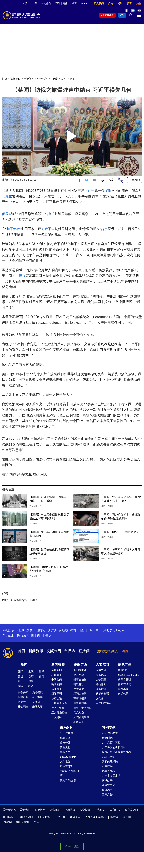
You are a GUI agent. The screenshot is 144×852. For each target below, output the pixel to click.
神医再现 (123, 688)
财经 (31, 681)
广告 (110, 3)
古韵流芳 (101, 679)
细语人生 (79, 722)
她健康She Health (128, 674)
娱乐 (41, 671)
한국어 (47, 635)
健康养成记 (124, 684)
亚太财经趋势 (59, 712)
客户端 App (131, 809)
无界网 (8, 821)
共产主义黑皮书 (111, 775)
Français (8, 635)
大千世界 (65, 761)
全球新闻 (56, 670)
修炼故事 (107, 789)
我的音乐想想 (68, 780)
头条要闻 (23, 692)
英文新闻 (99, 3)
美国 (20, 676)
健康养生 (124, 664)
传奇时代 (107, 737)
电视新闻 (29, 78)
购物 (138, 3)
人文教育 (102, 664)
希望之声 (75, 817)
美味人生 (65, 752)
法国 (73, 630)
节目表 (70, 651)
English (121, 630)
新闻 (24, 664)
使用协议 (70, 809)
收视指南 (40, 809)
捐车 (129, 3)
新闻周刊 (56, 693)
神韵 (24, 3)
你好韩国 (65, 742)
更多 (36, 821)
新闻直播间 (108, 15)
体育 (41, 676)
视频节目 (15, 78)
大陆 (20, 685)
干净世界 (60, 817)
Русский (22, 635)
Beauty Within (68, 756)
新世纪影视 (22, 821)
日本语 (35, 635)
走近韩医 (123, 693)
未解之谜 (101, 670)
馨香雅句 (101, 684)
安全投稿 (85, 809)
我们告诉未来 (110, 733)
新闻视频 (58, 664)
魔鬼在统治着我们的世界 (116, 752)
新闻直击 (56, 688)
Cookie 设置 (72, 846)
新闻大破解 (80, 693)
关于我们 (25, 809)
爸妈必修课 (102, 693)
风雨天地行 (108, 770)
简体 (65, 3)
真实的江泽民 (110, 761)
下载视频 (134, 179)
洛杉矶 (41, 630)
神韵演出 (23, 706)
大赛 (34, 3)
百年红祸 (107, 766)
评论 (20, 681)
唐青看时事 (80, 703)
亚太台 (93, 630)
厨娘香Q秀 (66, 766)
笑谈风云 (101, 674)
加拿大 (30, 630)
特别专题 (109, 727)
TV (122, 15)
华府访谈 (56, 698)
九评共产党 (108, 756)
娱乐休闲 (67, 727)
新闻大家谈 (80, 670)
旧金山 (82, 630)
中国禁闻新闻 (58, 78)
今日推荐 (37, 696)
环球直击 (56, 674)
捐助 (120, 3)
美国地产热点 (104, 703)
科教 (31, 685)
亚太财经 (56, 717)
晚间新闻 (56, 684)
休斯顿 (63, 630)
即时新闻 (23, 696)
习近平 (89, 190)
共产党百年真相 (111, 742)
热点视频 (37, 692)
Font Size (110, 179)
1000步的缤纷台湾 (69, 773)
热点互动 (79, 674)
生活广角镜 (66, 733)
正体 (58, 3)
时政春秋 (79, 684)
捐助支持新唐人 (107, 651)
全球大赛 (37, 706)
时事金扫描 (80, 679)
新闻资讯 (35, 651)
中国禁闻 (42, 78)
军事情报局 (80, 698)
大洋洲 (52, 630)
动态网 (127, 817)
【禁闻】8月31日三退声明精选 (120, 532)
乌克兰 (7, 196)
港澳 (31, 671)
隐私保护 (55, 809)
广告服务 (100, 809)
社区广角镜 (57, 707)
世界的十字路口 (83, 707)
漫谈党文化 (108, 784)
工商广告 (107, 794)
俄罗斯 (106, 190)
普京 (104, 229)
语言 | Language (80, 3)
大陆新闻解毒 (81, 717)
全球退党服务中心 (95, 817)
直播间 (84, 651)
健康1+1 (123, 670)
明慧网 (114, 817)
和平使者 (13, 229)
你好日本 (65, 737)
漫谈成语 (101, 688)
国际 (20, 671)
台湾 (31, 676)
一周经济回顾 (59, 703)
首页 (4, 78)
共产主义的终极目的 (114, 747)
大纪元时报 (43, 817)
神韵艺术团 (26, 817)
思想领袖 (79, 688)
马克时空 (79, 712)
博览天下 (23, 701)
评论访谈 (80, 664)
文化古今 (101, 698)
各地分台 (46, 3)
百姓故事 (107, 780)
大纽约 (20, 630)
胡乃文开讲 (124, 679)
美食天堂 (65, 747)
